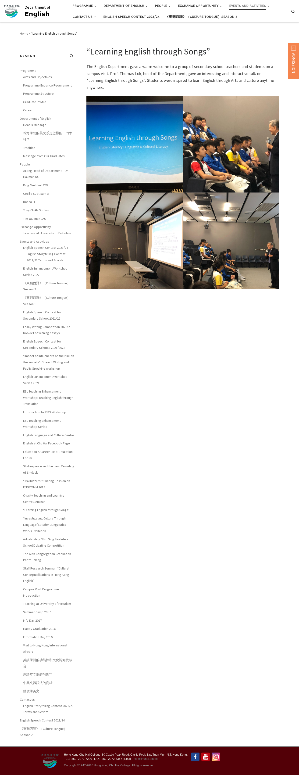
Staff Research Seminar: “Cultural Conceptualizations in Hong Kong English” (46, 574)
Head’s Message (34, 125)
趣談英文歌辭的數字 (38, 674)
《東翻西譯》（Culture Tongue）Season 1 (46, 301)
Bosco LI (29, 202)
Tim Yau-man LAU (34, 218)
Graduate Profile (34, 102)
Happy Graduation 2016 (39, 629)
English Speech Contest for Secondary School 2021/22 (42, 315)
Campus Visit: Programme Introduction (41, 592)
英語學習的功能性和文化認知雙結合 (47, 663)
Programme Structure (38, 93)
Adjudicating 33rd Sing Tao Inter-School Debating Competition (45, 542)
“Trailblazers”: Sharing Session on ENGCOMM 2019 (46, 484)
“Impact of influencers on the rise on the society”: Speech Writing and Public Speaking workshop (48, 362)
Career (28, 110)
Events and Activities (34, 241)
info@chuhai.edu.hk (145, 759)
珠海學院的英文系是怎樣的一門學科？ (47, 136)
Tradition (29, 148)
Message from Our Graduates (44, 156)
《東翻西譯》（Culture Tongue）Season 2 (46, 286)
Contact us (27, 699)
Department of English (35, 118)
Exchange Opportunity (35, 227)
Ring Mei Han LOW (35, 185)
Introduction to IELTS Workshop (44, 412)
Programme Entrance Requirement (47, 85)
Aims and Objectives (37, 77)
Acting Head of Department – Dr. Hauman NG (45, 174)
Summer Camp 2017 (37, 612)
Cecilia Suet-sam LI (36, 193)
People (25, 164)
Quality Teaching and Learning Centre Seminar (43, 498)
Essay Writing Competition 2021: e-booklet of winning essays (47, 330)
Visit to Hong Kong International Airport (45, 648)
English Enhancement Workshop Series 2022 (45, 271)
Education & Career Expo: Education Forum (48, 455)
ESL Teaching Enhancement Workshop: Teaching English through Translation (48, 397)
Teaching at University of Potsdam (47, 233)
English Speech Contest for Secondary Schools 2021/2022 (44, 344)
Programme (28, 70)
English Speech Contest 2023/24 (45, 247)
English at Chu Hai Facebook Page (46, 443)
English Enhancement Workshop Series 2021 (45, 380)
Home (24, 33)
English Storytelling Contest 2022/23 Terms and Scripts (46, 257)
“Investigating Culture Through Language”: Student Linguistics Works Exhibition (44, 524)
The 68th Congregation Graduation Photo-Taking (47, 557)
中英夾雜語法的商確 (38, 683)
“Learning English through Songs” (46, 510)
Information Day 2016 (38, 637)
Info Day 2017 (32, 620)
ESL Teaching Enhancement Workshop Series (42, 423)
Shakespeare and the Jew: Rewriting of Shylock (48, 469)
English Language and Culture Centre (48, 435)
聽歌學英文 (31, 691)
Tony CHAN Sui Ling (36, 210)
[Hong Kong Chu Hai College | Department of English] (44, 10)
